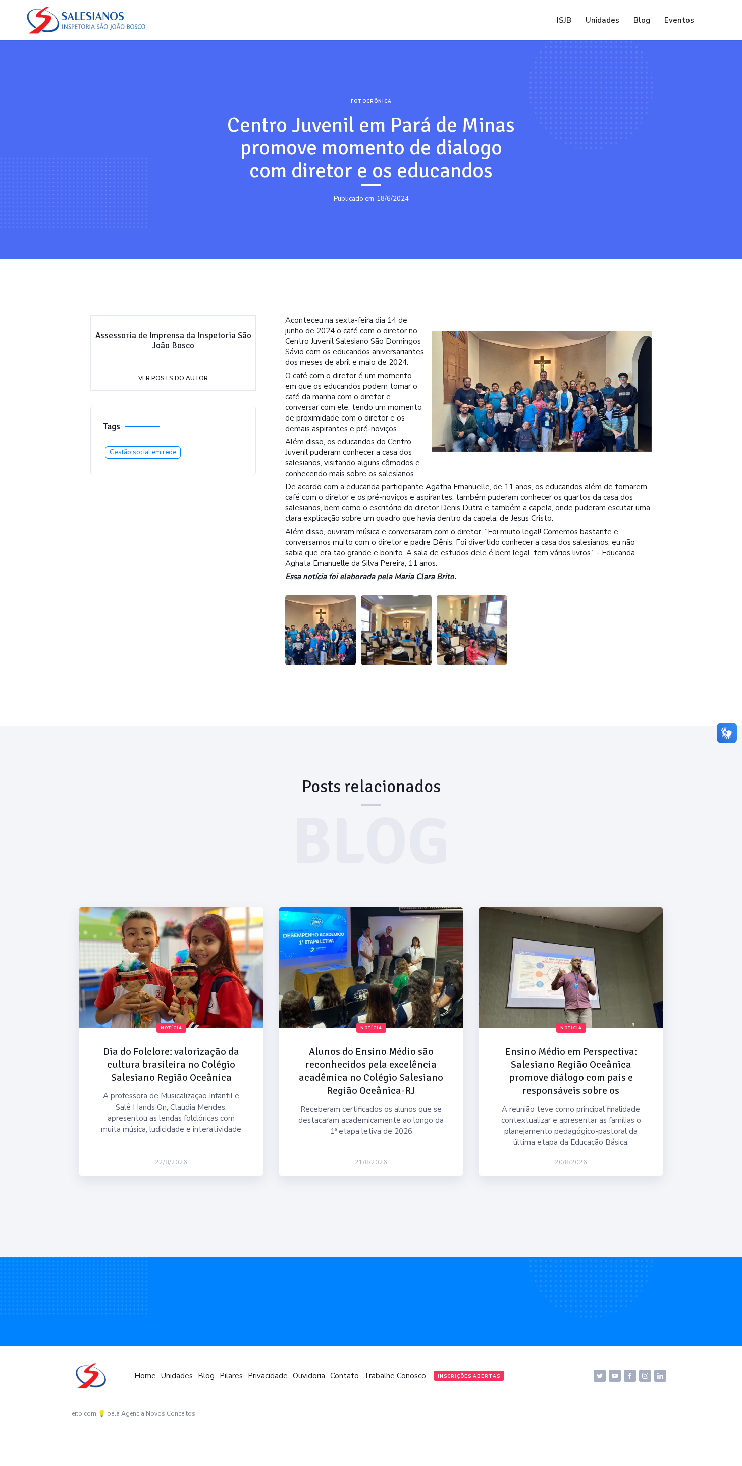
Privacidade (268, 1376)
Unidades (602, 20)
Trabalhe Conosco (395, 1376)
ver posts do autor (173, 378)
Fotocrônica (371, 101)
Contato (344, 1376)
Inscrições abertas (469, 1376)
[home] (89, 20)
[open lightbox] (320, 630)
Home (145, 1376)
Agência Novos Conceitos (158, 1413)
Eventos (679, 20)
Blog (641, 20)
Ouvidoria (309, 1376)
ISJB (564, 20)
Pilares (231, 1376)
